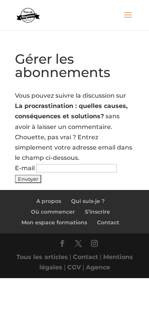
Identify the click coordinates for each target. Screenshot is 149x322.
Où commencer (53, 211)
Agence (98, 267)
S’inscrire (97, 211)
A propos (48, 201)
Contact (108, 222)
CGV (74, 267)
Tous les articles (42, 257)
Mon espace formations (54, 222)
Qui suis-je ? (88, 201)
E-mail (25, 168)
